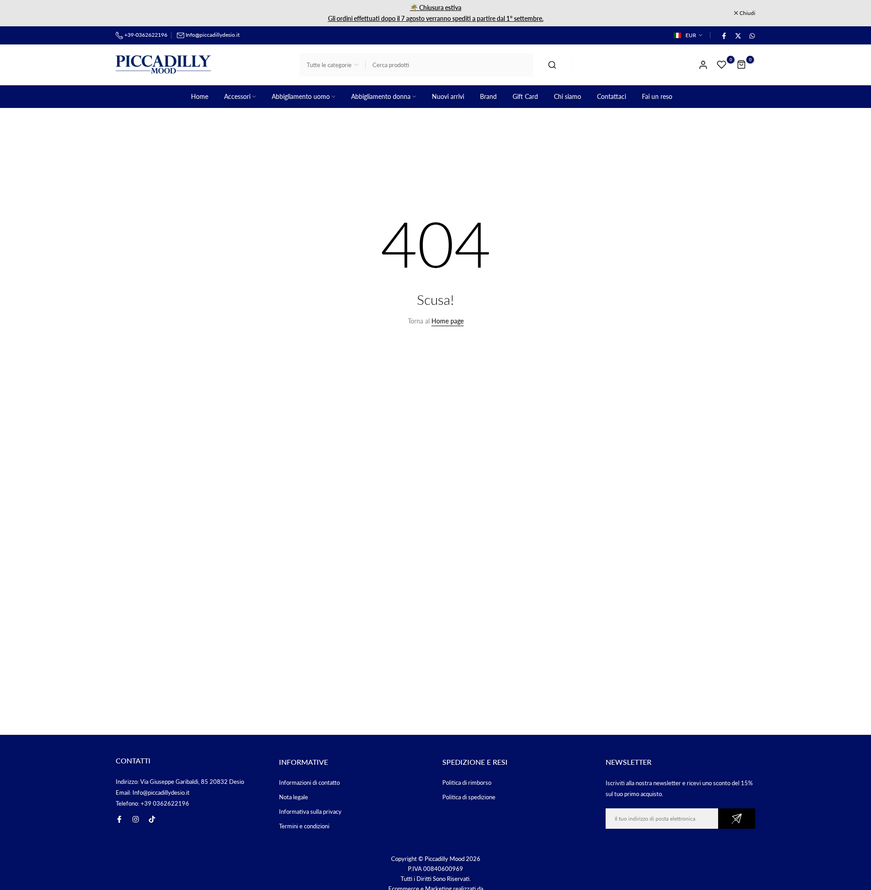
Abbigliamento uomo (301, 96)
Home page (447, 321)
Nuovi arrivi (448, 96)
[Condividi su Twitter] (737, 35)
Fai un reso (657, 96)
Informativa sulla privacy (310, 811)
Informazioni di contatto (309, 782)
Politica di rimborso (466, 782)
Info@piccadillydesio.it (213, 34)
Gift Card (525, 96)
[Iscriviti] (736, 818)
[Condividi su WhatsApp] (751, 35)
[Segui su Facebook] (119, 819)
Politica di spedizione (468, 797)
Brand (488, 96)
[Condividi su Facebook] (723, 35)
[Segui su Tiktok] (152, 819)
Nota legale (293, 797)
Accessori (237, 96)
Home (199, 96)
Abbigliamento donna (381, 96)
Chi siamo (567, 96)
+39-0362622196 (145, 34)
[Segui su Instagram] (135, 819)
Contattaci (611, 96)
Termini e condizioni (304, 826)
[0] (722, 65)
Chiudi (128, 13)
